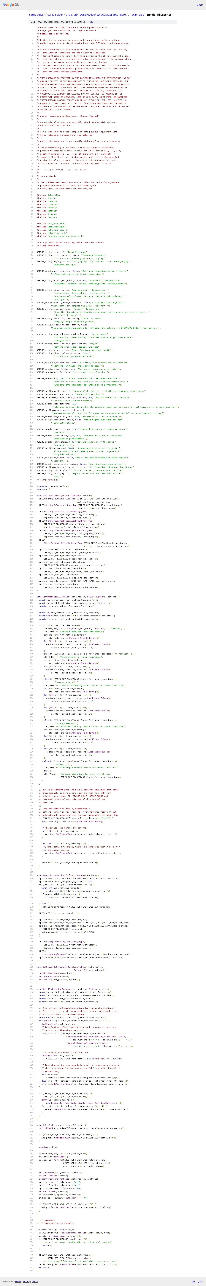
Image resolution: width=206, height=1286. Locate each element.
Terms (35, 1281)
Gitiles (18, 1281)
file (91, 22)
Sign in (200, 4)
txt (193, 1281)
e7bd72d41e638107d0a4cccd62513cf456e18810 (96, 14)
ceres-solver (37, 14)
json (200, 1281)
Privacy (26, 1281)
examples (138, 14)
